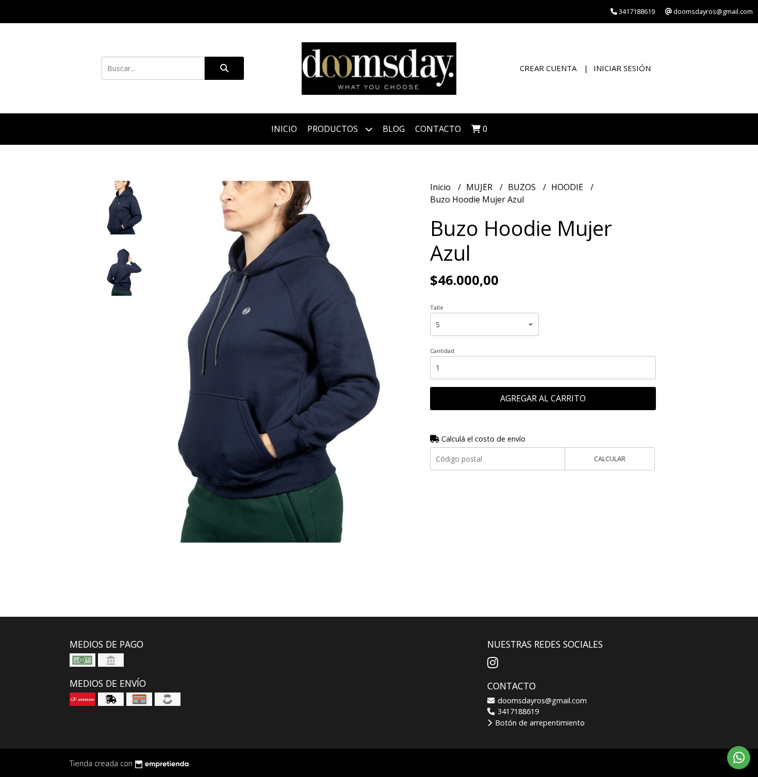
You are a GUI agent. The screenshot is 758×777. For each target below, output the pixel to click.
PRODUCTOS (333, 128)
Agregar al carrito (543, 398)
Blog (394, 128)
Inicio (284, 128)
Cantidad (442, 350)
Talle (436, 307)
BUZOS (523, 187)
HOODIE (568, 187)
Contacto (438, 128)
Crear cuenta (548, 68)
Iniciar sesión (622, 68)
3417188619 (517, 711)
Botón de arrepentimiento (539, 723)
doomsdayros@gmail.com (541, 700)
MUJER (480, 187)
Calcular (609, 458)
